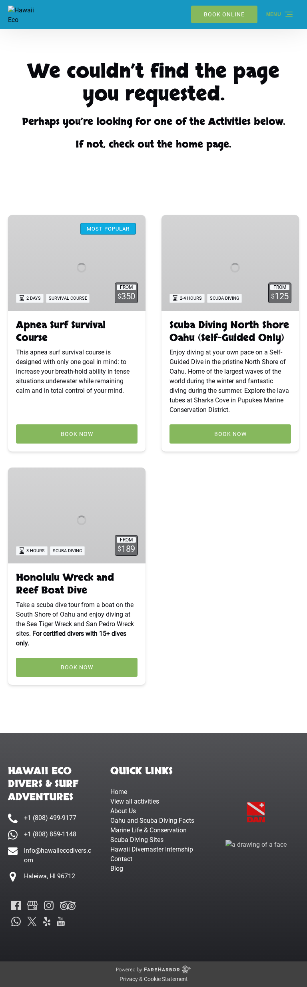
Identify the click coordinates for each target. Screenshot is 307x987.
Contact (121, 859)
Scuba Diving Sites (136, 840)
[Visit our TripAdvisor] (68, 905)
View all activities (134, 801)
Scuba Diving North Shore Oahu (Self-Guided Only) (229, 331)
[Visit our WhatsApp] (16, 921)
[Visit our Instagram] (49, 905)
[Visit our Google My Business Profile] (32, 905)
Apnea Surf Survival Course (61, 331)
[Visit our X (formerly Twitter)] (32, 921)
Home (118, 792)
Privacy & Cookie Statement (154, 979)
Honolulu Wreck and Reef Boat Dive (65, 584)
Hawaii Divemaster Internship (151, 849)
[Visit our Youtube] (61, 921)
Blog (116, 868)
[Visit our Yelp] (46, 921)
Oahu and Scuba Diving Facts (152, 820)
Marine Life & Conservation (148, 830)
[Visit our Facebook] (16, 905)
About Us (123, 811)
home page (202, 144)
